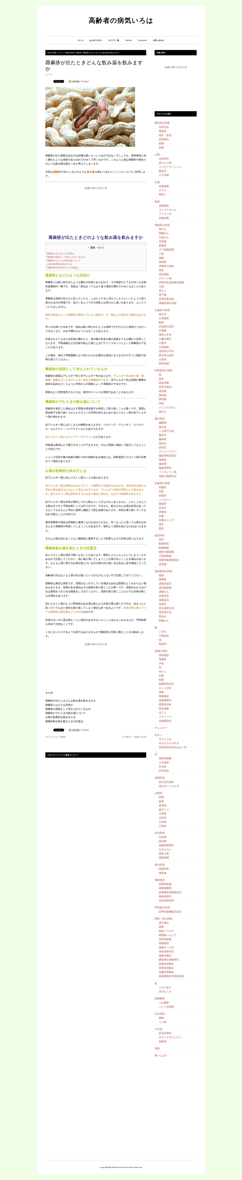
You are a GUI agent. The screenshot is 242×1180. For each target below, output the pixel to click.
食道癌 (162, 643)
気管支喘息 (165, 386)
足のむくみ (165, 991)
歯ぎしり (164, 809)
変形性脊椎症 (166, 963)
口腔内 (158, 792)
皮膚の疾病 (161, 650)
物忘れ (162, 443)
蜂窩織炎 (164, 696)
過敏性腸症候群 (167, 303)
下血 (161, 253)
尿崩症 (162, 604)
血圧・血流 (165, 135)
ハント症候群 (166, 1006)
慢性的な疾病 (162, 122)
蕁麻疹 (63, 737)
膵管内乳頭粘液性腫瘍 (171, 282)
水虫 (161, 663)
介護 (157, 182)
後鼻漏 (162, 872)
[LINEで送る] (74, 81)
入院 (157, 154)
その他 (158, 1028)
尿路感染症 (165, 583)
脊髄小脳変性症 (167, 476)
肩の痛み (164, 922)
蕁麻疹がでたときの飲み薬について (64, 260)
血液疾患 (160, 777)
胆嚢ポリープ (166, 520)
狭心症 (162, 314)
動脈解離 (164, 547)
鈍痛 (161, 147)
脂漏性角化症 (166, 683)
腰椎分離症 (165, 955)
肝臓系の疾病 (162, 483)
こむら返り (165, 987)
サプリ (162, 190)
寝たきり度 (165, 162)
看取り (162, 194)
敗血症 (162, 170)
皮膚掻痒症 (165, 720)
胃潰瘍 (162, 241)
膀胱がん (164, 591)
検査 (157, 201)
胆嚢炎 (162, 511)
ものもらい (165, 849)
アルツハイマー (167, 451)
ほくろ (162, 712)
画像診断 (164, 217)
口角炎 (162, 825)
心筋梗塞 (164, 318)
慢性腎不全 (165, 612)
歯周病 (162, 805)
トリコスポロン (167, 407)
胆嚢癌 (162, 245)
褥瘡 (161, 692)
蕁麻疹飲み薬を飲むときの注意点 (62, 267)
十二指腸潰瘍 (166, 249)
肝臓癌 (162, 487)
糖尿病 (162, 131)
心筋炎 (162, 359)
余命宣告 (164, 158)
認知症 (162, 447)
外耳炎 (162, 766)
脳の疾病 (160, 418)
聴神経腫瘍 (165, 888)
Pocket (85, 81)
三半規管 (164, 762)
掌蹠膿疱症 (165, 700)
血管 (161, 539)
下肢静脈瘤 (165, 555)
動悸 (161, 322)
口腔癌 (162, 817)
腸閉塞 (162, 261)
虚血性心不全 (166, 351)
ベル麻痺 (164, 1002)
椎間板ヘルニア (167, 935)
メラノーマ (165, 716)
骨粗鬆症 (164, 943)
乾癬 (161, 679)
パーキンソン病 (167, 471)
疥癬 (161, 675)
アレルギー (161, 727)
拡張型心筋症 (166, 326)
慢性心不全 (165, 334)
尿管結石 (164, 595)
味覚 (161, 797)
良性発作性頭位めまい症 (173, 747)
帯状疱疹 (164, 655)
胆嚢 (161, 515)
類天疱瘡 (164, 708)
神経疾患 (160, 879)
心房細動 (164, 346)
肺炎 (161, 378)
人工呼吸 (164, 174)
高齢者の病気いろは (121, 20)
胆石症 (162, 507)
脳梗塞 (162, 422)
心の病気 (160, 1013)
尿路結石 (164, 599)
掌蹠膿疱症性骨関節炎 (171, 976)
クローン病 (165, 278)
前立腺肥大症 (166, 608)
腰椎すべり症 (166, 947)
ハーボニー (165, 499)
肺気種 (162, 391)
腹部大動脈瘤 (166, 551)
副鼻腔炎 (164, 868)
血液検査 (164, 205)
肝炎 (161, 491)
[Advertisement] (95, 209)
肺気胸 (162, 399)
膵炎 (161, 270)
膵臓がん (164, 233)
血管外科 (160, 535)
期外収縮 (164, 363)
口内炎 (162, 821)
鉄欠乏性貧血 (166, 781)
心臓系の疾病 (162, 310)
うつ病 (162, 1021)
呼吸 (161, 403)
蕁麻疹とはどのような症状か (60, 253)
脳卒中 (162, 434)
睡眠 (161, 1017)
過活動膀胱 (165, 587)
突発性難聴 (165, 758)
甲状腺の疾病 (162, 907)
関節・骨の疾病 (163, 918)
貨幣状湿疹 (165, 704)
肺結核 (162, 395)
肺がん (162, 411)
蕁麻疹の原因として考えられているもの (66, 257)
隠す (101, 247)
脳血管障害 (165, 467)
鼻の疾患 (160, 864)
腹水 (161, 524)
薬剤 (157, 1048)
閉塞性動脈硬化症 (169, 559)
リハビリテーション (170, 166)
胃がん (162, 229)
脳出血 (162, 426)
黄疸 (161, 528)
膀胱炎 (162, 579)
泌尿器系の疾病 (163, 571)
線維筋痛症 (165, 896)
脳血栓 (162, 439)
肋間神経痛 (165, 883)
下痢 (161, 286)
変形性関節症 (166, 967)
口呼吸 (162, 813)
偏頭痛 (162, 463)
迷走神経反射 (166, 900)
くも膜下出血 (166, 430)
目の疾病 (160, 832)
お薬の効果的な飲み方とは (59, 264)
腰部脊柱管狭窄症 (169, 959)
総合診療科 (165, 1033)
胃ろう (162, 290)
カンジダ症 (165, 687)
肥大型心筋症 (166, 355)
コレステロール (167, 209)
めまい (158, 734)
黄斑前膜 (164, 857)
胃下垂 (162, 294)
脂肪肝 (162, 503)
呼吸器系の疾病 (163, 370)
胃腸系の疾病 (162, 224)
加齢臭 (162, 1041)
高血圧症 (164, 126)
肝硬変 (162, 495)
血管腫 (162, 564)
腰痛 (161, 926)
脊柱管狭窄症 (166, 951)
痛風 (161, 575)
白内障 (162, 837)
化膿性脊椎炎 (166, 971)
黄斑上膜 (164, 853)
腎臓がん (164, 620)
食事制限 (164, 186)
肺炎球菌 (164, 382)
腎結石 (162, 616)
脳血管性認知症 (167, 455)
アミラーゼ (165, 213)
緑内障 (162, 841)
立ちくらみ (165, 738)
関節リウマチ (166, 930)
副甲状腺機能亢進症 (170, 911)
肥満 (161, 143)
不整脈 (162, 330)
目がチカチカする (169, 743)
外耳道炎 (164, 770)
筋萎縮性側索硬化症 (170, 892)
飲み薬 (143, 737)
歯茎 (161, 801)
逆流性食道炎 (166, 298)
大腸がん (164, 237)
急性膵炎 (164, 274)
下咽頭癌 (164, 635)
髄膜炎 (162, 459)
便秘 (161, 257)
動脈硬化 (164, 543)
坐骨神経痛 (165, 939)
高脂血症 (164, 139)
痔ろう (162, 671)
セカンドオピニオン (170, 1037)
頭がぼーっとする (169, 785)
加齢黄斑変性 (166, 845)
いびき (162, 631)
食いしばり (161, 1055)
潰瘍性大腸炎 (166, 265)
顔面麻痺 (160, 998)
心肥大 (162, 342)
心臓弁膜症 (165, 338)
